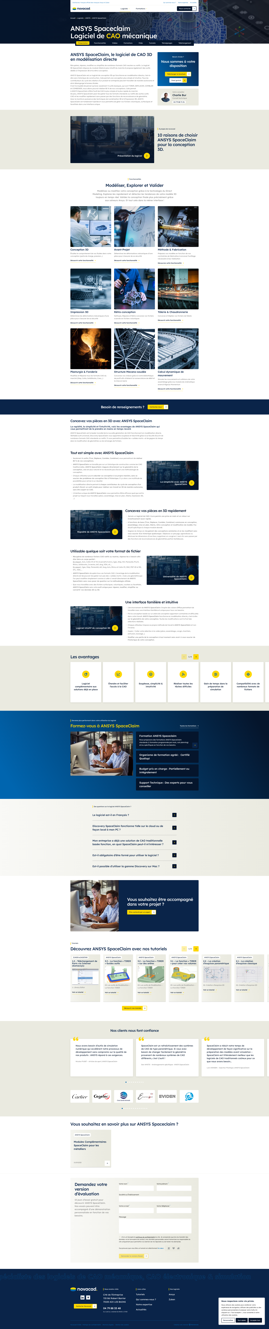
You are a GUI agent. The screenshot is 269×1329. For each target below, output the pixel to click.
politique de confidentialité (145, 1237)
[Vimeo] (88, 1297)
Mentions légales (108, 1325)
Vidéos (114, 43)
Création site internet (181, 1325)
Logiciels (80, 18)
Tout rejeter (242, 1320)
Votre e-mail (124, 1206)
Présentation (83, 43)
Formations (128, 43)
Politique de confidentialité (92, 1325)
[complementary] (242, 1311)
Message (122, 1217)
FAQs (141, 43)
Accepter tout (255, 1320)
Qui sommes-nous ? (169, 2)
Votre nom (123, 1183)
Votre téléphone (163, 1206)
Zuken (172, 1299)
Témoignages (167, 43)
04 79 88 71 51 (179, 102)
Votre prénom (163, 1183)
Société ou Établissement (129, 1195)
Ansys (172, 1294)
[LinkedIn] (82, 1297)
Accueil (72, 18)
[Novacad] (82, 8)
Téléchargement (185, 43)
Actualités (193, 2)
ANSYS (87, 18)
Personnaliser (228, 1320)
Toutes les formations (188, 726)
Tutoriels (152, 43)
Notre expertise (183, 2)
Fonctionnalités (100, 43)
